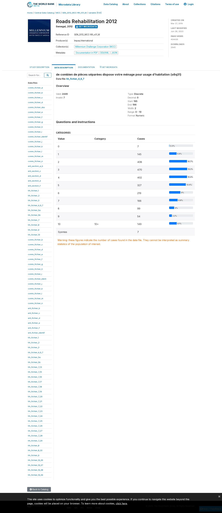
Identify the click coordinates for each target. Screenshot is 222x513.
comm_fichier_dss (36, 107)
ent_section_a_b (35, 166)
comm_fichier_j (35, 141)
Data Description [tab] (63, 67)
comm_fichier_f (35, 117)
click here (121, 503)
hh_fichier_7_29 (35, 440)
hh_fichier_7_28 (35, 435)
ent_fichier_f (34, 328)
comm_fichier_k (35, 146)
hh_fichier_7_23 (35, 411)
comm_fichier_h (35, 127)
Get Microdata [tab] (109, 67)
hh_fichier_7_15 (35, 372)
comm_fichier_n (35, 161)
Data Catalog (111, 4)
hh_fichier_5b (34, 215)
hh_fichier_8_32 (35, 450)
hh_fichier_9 (33, 230)
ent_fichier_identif (36, 333)
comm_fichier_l (35, 151)
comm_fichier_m (35, 156)
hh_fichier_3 (33, 200)
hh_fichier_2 (33, 195)
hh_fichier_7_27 (35, 431)
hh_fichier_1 (33, 190)
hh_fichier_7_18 (35, 386)
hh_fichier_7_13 (35, 367)
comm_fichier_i (35, 132)
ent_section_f (34, 185)
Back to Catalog (40, 489)
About (125, 4)
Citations (155, 4)
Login (191, 4)
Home (30, 13)
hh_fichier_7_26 (35, 426)
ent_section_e (34, 181)
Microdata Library (69, 4)
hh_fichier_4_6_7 (35, 205)
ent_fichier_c (34, 313)
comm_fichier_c (35, 97)
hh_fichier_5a (34, 210)
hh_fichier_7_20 (35, 396)
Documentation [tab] (86, 67)
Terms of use (172, 4)
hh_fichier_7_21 (35, 401)
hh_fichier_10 (34, 234)
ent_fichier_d (34, 318)
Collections (140, 4)
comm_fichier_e (35, 112)
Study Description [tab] (39, 67)
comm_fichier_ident (37, 279)
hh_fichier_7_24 (35, 416)
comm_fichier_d (35, 102)
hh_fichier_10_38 (35, 470)
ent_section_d (34, 176)
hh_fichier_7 (33, 220)
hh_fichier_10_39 (35, 475)
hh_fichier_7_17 (35, 381)
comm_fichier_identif (37, 136)
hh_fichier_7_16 (35, 377)
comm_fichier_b (35, 92)
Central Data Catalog (44, 13)
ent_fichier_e (34, 323)
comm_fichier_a (35, 87)
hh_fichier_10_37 (35, 465)
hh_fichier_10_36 (35, 460)
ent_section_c (34, 171)
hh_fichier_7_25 (35, 421)
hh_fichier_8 (33, 225)
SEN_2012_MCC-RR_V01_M (74, 13)
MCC (58, 13)
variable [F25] (94, 13)
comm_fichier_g (35, 122)
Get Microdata (87, 26)
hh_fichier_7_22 (35, 406)
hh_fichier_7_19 (35, 391)
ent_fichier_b (34, 308)
